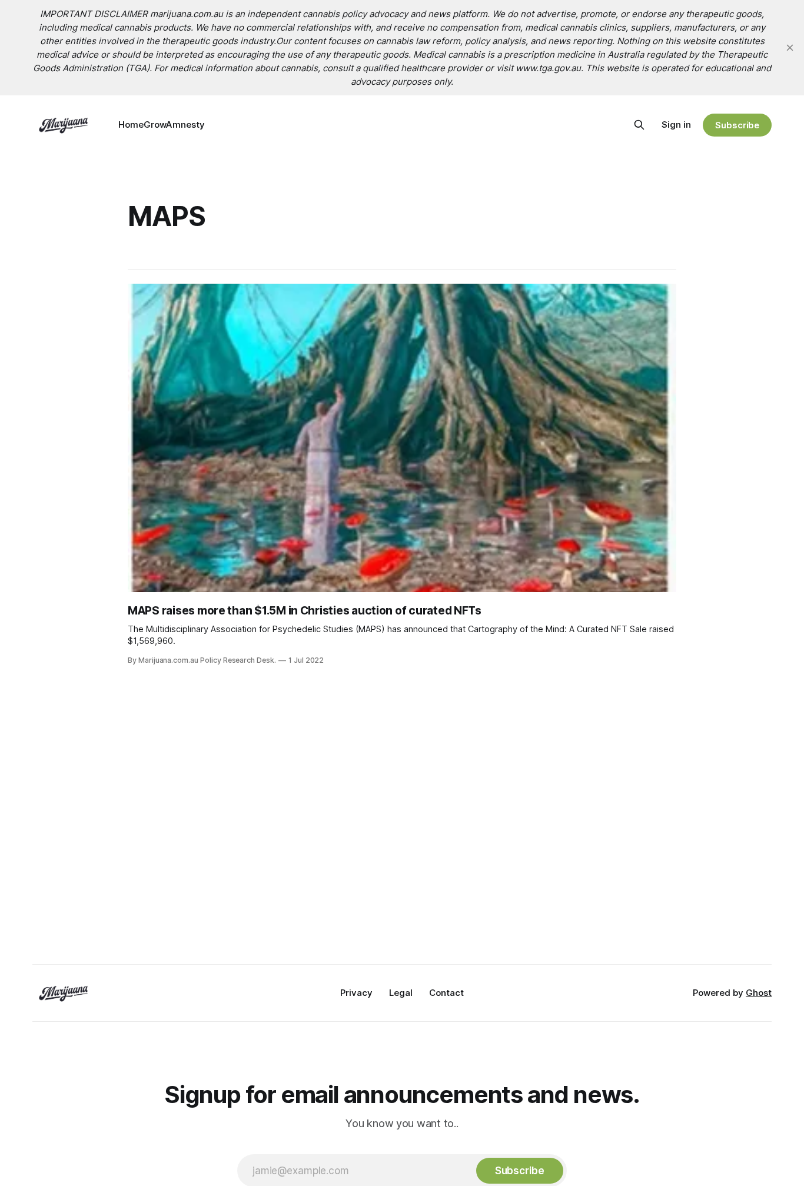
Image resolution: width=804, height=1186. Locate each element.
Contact (446, 992)
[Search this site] (639, 124)
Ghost (759, 992)
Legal (401, 992)
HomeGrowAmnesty (161, 124)
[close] (789, 47)
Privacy (356, 992)
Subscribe (737, 125)
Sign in (676, 124)
